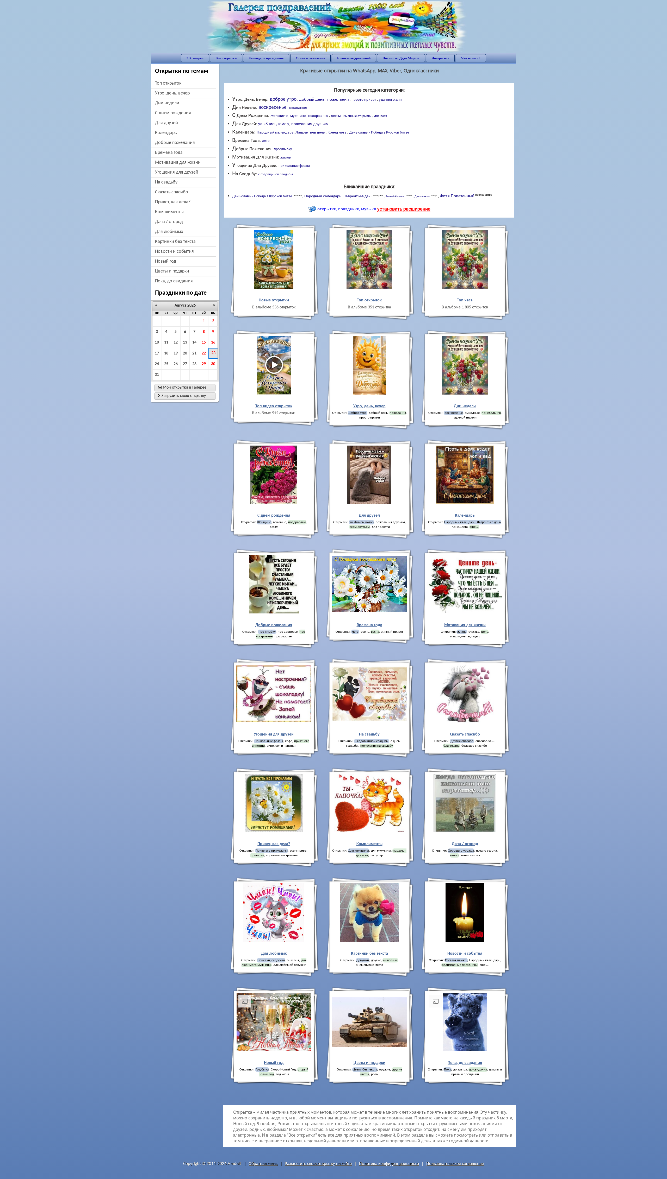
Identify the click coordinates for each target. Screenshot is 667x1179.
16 (213, 342)
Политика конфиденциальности (389, 1164)
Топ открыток (168, 83)
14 (194, 342)
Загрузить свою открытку (182, 396)
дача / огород (169, 221)
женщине (279, 115)
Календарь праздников (266, 58)
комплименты (169, 212)
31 (157, 375)
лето (265, 141)
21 (194, 353)
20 (185, 353)
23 (213, 353)
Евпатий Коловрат (399, 196)
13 (185, 342)
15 (204, 342)
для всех (380, 116)
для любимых (169, 231)
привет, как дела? (172, 202)
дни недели (167, 103)
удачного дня (390, 99)
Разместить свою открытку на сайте (318, 1164)
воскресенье (272, 107)
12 (176, 342)
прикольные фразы (294, 166)
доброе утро (283, 99)
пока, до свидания (174, 281)
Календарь (166, 132)
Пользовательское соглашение (455, 1164)
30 (213, 364)
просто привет (363, 99)
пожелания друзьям (310, 124)
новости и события (174, 251)
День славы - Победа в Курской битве (379, 132)
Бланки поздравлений (353, 58)
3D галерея (195, 58)
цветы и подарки (172, 271)
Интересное (440, 58)
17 (157, 353)
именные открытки (357, 116)
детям (336, 116)
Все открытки (226, 58)
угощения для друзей (176, 172)
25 (166, 364)
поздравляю (318, 116)
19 (176, 353)
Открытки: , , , (369, 415)
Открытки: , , (465, 525)
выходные (298, 107)
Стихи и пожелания (310, 58)
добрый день (312, 99)
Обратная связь (263, 1164)
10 (157, 342)
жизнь (285, 157)
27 (185, 364)
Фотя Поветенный (466, 195)
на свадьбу (166, 182)
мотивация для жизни (178, 162)
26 (176, 364)
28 (194, 364)
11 (166, 342)
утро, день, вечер (172, 93)
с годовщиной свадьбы (275, 174)
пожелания (338, 99)
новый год (165, 261)
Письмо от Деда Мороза (400, 58)
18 (166, 353)
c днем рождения (173, 113)
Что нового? (470, 58)
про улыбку (283, 149)
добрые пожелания (175, 142)
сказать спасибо (171, 192)
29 (204, 364)
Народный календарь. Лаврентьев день (291, 132)
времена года (169, 152)
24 (157, 364)
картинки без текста (175, 241)
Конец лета (337, 132)
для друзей (166, 123)
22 (204, 353)
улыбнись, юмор (273, 124)
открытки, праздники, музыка (373, 209)
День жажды (426, 196)
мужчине (298, 115)
